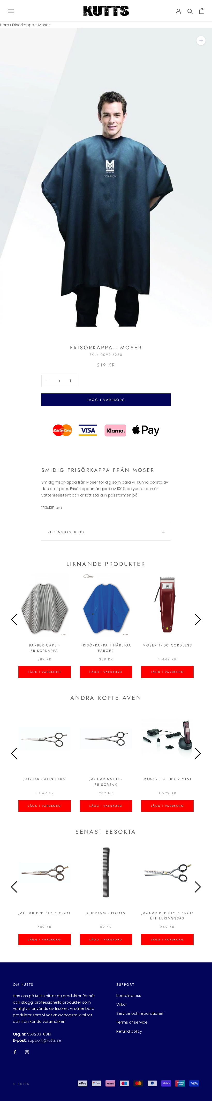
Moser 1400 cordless (167, 645)
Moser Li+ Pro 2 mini (167, 778)
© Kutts (21, 1084)
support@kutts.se (44, 1040)
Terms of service (132, 1022)
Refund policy (129, 1031)
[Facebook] (15, 1052)
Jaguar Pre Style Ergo (45, 912)
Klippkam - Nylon (106, 912)
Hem (4, 24)
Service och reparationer (140, 1013)
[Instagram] (27, 1052)
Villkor (121, 1004)
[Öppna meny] (11, 11)
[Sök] (190, 11)
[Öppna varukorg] (201, 11)
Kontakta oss (128, 995)
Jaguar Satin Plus (44, 778)
